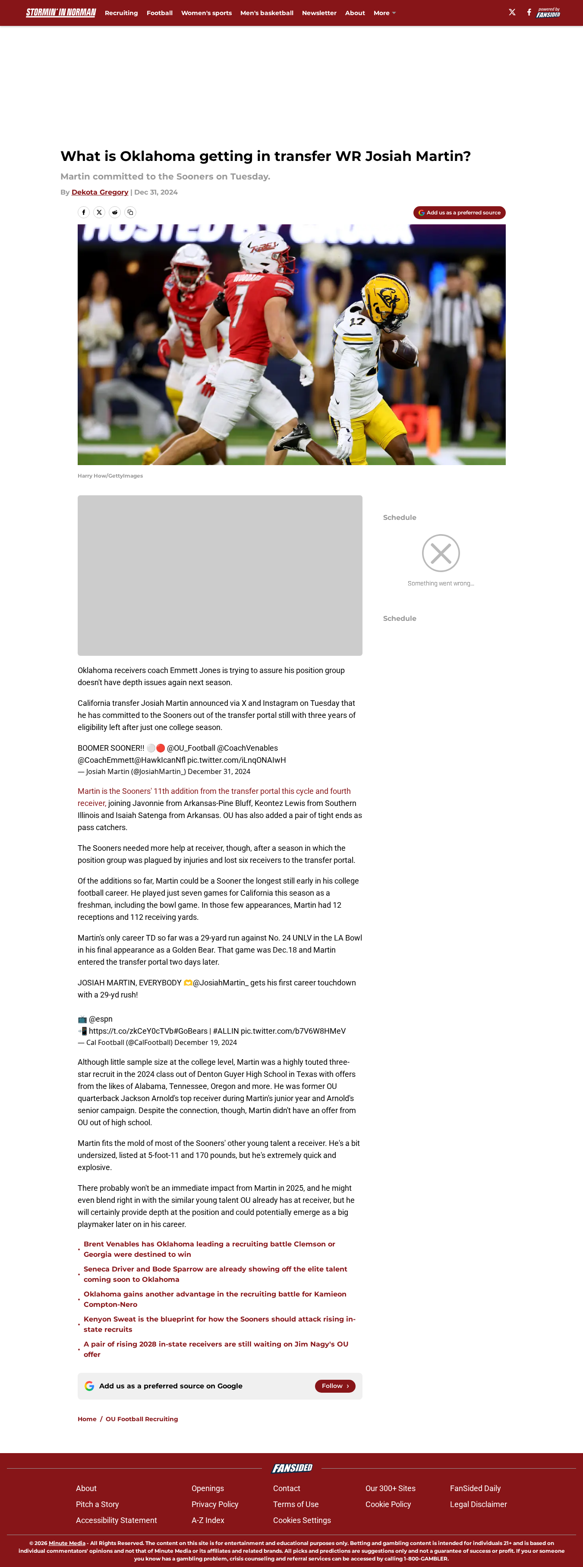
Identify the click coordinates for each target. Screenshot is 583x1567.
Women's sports (206, 13)
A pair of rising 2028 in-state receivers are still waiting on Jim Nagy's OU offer (216, 1349)
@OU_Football (191, 747)
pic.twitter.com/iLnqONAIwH (236, 760)
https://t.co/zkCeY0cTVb (131, 1030)
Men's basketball (266, 13)
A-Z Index (208, 1520)
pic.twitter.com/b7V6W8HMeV (293, 1030)
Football (160, 13)
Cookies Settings (302, 1520)
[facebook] (529, 12)
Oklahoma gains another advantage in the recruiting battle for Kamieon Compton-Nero (215, 1299)
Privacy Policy (215, 1504)
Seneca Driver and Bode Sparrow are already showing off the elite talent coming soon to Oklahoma (215, 1274)
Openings (208, 1488)
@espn (101, 1018)
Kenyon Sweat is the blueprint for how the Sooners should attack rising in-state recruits (220, 1324)
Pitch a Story (97, 1504)
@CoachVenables (247, 747)
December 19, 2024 (205, 1042)
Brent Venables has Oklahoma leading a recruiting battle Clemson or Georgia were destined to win (209, 1249)
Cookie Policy (388, 1504)
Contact (286, 1488)
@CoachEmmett (106, 760)
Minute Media (67, 1543)
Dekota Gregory (100, 192)
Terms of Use (296, 1504)
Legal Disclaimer (478, 1504)
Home (87, 1419)
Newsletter (319, 13)
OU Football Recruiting (142, 1419)
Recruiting (121, 13)
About (355, 13)
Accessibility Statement (116, 1520)
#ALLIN (226, 1030)
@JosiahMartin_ (221, 982)
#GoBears (190, 1030)
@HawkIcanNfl (160, 760)
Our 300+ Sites (391, 1488)
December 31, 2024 (219, 771)
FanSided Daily (475, 1488)
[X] (512, 12)
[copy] (130, 212)
